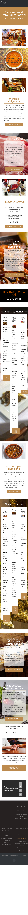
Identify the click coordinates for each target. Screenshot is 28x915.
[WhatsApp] (20, 794)
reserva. (21, 832)
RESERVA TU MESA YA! (14, 293)
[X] (20, 787)
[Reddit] (20, 790)
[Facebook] (20, 783)
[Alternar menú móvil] (27, 4)
